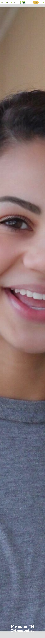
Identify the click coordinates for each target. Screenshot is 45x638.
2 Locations (13, 2)
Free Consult (35, 2)
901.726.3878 (3, 2)
